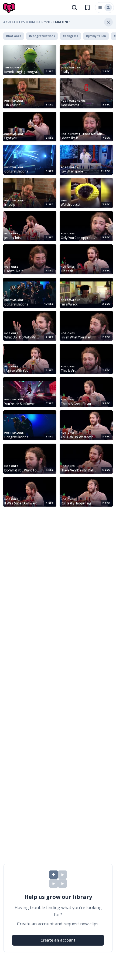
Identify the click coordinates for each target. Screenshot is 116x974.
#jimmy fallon (96, 36)
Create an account (58, 940)
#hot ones (13, 36)
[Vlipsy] (9, 8)
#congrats (70, 36)
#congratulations (42, 36)
